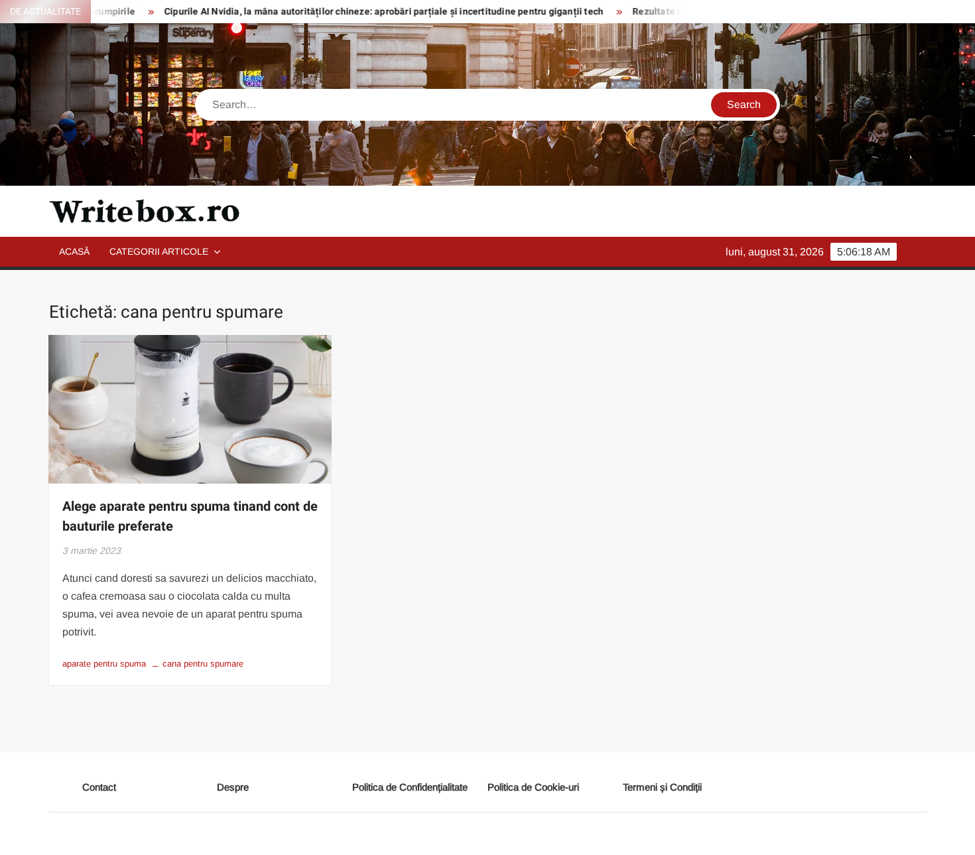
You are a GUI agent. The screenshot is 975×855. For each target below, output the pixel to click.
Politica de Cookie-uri (533, 787)
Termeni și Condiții (662, 787)
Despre (233, 787)
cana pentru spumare (202, 664)
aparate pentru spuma (104, 664)
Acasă (74, 251)
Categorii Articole (158, 251)
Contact (99, 787)
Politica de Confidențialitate (410, 787)
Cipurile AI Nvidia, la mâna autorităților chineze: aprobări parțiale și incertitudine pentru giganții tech (358, 12)
